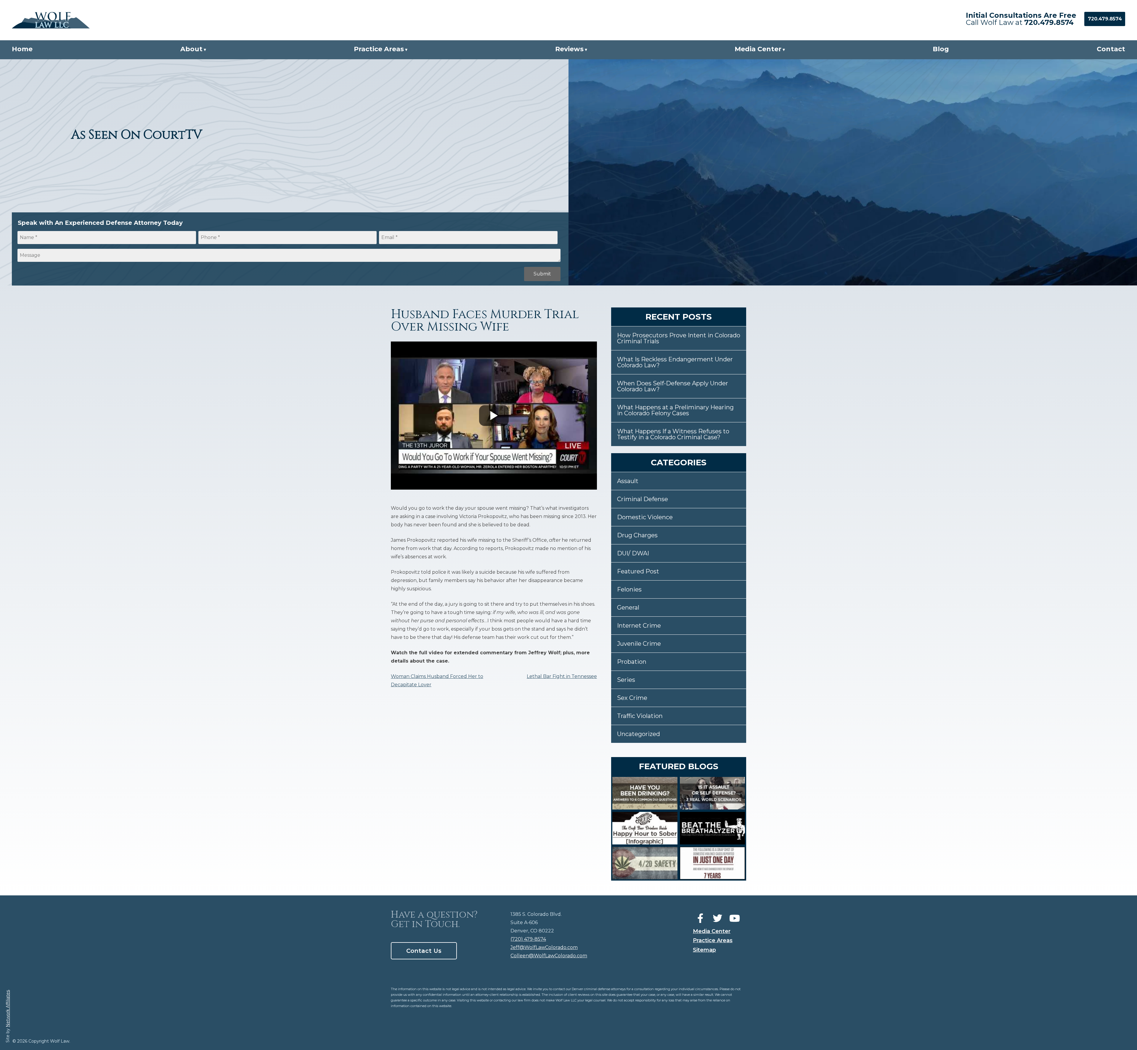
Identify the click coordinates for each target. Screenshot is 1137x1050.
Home (22, 49)
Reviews (569, 49)
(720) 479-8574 (528, 939)
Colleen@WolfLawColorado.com (548, 955)
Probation (631, 661)
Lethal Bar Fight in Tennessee (562, 676)
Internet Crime (639, 625)
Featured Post (638, 571)
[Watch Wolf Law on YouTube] (734, 918)
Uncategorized (638, 734)
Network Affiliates (7, 1008)
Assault (627, 481)
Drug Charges (637, 535)
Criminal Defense (642, 499)
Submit (542, 274)
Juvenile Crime (639, 643)
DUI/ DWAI (633, 553)
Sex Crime (632, 697)
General (628, 607)
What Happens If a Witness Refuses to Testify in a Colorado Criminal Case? (673, 434)
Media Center (758, 49)
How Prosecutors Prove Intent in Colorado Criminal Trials (678, 338)
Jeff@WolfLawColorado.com (544, 947)
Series (626, 679)
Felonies (629, 589)
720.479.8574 (1049, 22)
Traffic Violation (640, 715)
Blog (941, 49)
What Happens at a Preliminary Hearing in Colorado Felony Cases (675, 410)
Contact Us (423, 950)
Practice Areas (379, 49)
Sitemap (704, 950)
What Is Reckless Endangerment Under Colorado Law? (675, 362)
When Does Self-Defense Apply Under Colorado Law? (672, 386)
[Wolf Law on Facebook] (700, 918)
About (191, 49)
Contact (1111, 49)
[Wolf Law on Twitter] (717, 918)
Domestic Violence (645, 517)
